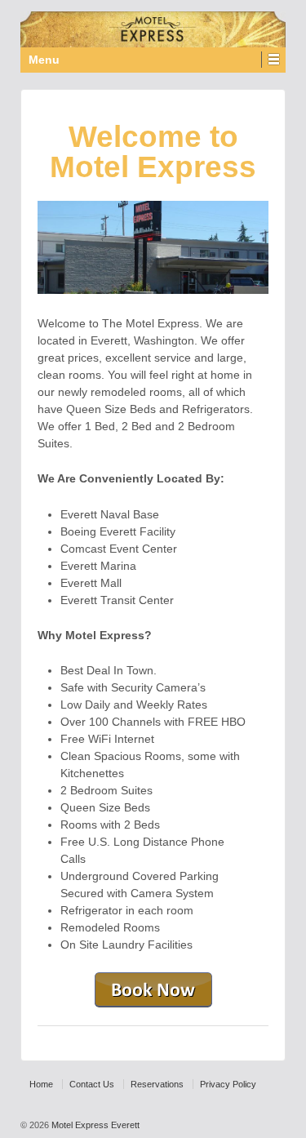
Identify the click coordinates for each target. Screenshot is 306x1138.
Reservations (157, 1084)
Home (41, 1084)
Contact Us (91, 1084)
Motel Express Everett (94, 1125)
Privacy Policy (228, 1084)
